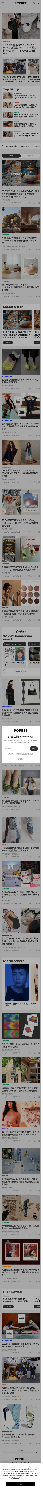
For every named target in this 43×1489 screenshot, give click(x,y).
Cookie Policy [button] (9, 1475)
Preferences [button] (16, 1478)
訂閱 (33, 749)
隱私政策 (30, 754)
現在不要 (20, 759)
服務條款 (24, 754)
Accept (21, 1484)
